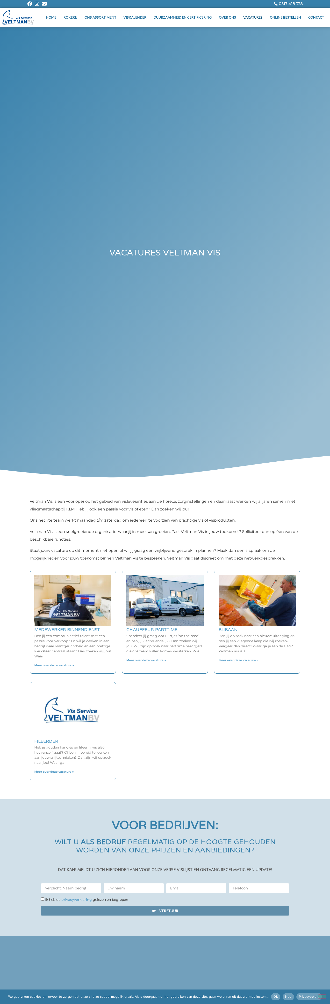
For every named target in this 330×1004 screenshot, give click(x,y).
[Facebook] (29, 3)
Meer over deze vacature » (54, 665)
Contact (316, 17)
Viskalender (134, 17)
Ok (275, 996)
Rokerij (70, 17)
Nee (288, 996)
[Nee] (322, 996)
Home (51, 17)
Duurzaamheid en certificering (183, 17)
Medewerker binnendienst (67, 629)
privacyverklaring (77, 899)
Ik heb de (86, 899)
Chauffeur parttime (151, 629)
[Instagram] (37, 3)
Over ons (227, 17)
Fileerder (46, 741)
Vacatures (253, 17)
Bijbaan (228, 629)
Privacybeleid (309, 996)
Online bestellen (285, 17)
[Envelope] (44, 3)
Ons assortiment (100, 17)
